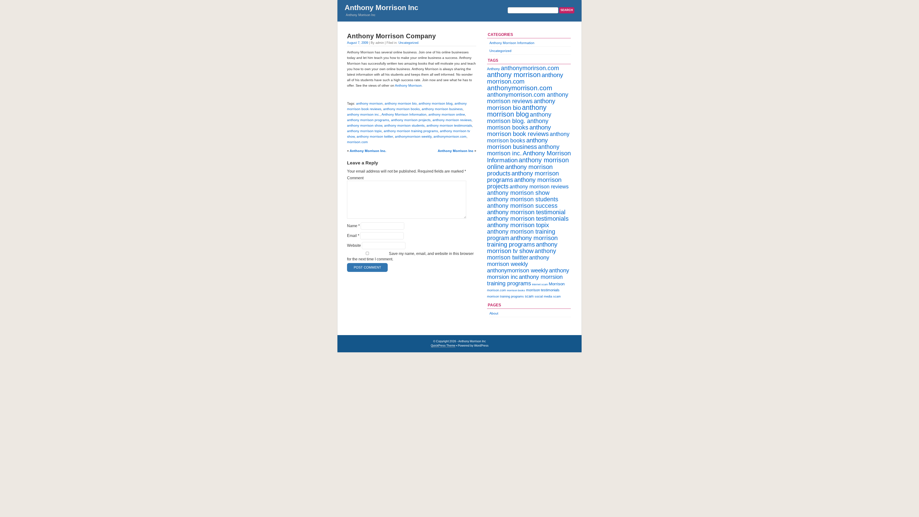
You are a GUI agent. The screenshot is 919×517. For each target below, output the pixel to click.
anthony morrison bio (401, 103)
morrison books (516, 290)
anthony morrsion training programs (525, 280)
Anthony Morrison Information (403, 114)
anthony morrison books (401, 109)
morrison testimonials (543, 290)
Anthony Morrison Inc (381, 7)
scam (529, 296)
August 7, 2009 (357, 43)
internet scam (540, 284)
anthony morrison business (442, 109)
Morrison (557, 284)
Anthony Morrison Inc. (368, 151)
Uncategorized (408, 43)
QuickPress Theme (443, 345)
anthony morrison (369, 103)
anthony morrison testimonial (526, 212)
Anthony (493, 69)
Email (353, 236)
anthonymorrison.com (449, 136)
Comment (355, 178)
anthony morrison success (522, 205)
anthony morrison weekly (518, 260)
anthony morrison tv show (522, 247)
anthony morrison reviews (451, 120)
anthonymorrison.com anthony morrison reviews (527, 97)
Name (353, 226)
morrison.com (357, 142)
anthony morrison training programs (411, 131)
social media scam (548, 296)
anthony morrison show (364, 125)
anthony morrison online (446, 114)
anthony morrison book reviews (519, 130)
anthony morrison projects (411, 120)
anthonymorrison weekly (413, 136)
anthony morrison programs (368, 120)
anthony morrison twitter (375, 136)
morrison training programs (505, 296)
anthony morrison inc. (363, 114)
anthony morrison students (404, 125)
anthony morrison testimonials (449, 125)
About (493, 313)
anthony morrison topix (364, 131)
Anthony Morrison (408, 85)
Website (354, 245)
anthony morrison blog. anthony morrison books (519, 121)
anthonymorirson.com (530, 68)
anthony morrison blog (436, 103)
